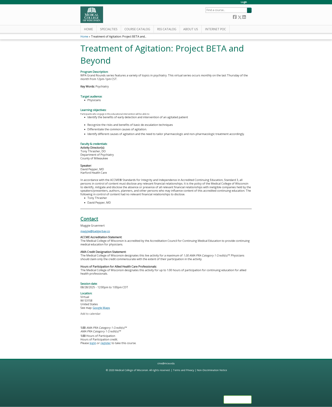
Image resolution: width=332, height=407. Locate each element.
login (93, 343)
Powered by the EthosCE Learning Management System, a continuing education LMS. (238, 399)
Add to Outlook (107, 319)
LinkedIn (244, 16)
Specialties (108, 29)
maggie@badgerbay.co (95, 231)
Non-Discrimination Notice (212, 370)
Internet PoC (215, 29)
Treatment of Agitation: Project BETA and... (118, 36)
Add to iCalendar (99, 319)
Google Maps (101, 308)
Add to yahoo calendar (91, 319)
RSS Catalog (166, 29)
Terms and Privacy (183, 370)
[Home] (91, 14)
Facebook (234, 16)
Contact (89, 219)
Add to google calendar (83, 319)
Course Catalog (137, 29)
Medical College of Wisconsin (131, 370)
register (105, 343)
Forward (248, 16)
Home (88, 29)
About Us (190, 29)
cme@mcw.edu (166, 363)
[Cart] (251, 3)
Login (244, 2)
